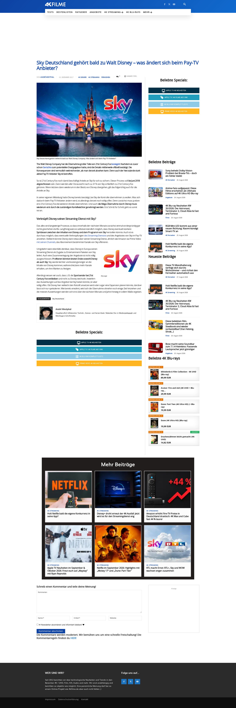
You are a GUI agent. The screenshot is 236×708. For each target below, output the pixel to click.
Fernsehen (105, 77)
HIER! (73, 638)
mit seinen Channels (46, 242)
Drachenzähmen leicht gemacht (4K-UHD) (178, 438)
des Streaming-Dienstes (95, 236)
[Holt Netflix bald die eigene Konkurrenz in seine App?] (155, 247)
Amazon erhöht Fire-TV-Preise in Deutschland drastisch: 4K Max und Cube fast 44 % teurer (167, 516)
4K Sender (82, 77)
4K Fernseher (170, 180)
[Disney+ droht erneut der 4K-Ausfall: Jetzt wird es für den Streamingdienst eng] (118, 489)
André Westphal (47, 77)
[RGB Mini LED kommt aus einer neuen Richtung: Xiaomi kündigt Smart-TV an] (155, 230)
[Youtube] (174, 4)
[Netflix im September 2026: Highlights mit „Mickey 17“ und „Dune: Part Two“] (118, 543)
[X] (169, 4)
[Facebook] (164, 4)
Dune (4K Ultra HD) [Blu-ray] (174, 420)
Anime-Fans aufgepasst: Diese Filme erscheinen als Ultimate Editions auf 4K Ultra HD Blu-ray (182, 191)
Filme (167, 217)
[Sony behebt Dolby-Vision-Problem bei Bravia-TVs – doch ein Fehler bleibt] (155, 174)
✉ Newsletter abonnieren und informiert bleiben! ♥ (61, 625)
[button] (185, 4)
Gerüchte (47, 167)
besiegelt (115, 164)
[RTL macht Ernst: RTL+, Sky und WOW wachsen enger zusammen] (167, 543)
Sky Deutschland (58, 299)
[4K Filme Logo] (59, 4)
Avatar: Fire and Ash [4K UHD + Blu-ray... (177, 389)
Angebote (169, 197)
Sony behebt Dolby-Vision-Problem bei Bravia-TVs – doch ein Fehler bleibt (181, 173)
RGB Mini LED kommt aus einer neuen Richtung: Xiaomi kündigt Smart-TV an (182, 228)
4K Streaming (93, 77)
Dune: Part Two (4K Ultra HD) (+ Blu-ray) (178, 405)
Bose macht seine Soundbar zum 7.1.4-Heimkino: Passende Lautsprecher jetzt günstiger (181, 346)
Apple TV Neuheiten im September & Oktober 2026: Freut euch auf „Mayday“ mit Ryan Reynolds (67, 571)
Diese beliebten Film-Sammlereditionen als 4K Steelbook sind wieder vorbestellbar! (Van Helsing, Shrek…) (180, 326)
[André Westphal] (46, 313)
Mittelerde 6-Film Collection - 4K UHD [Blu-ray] (178, 373)
